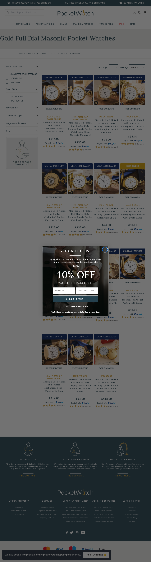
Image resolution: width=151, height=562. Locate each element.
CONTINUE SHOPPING (75, 306)
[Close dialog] (104, 249)
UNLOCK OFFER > (75, 299)
